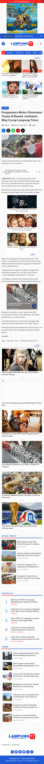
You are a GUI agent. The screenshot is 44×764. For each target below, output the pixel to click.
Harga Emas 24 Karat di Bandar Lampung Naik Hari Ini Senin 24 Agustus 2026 (22, 630)
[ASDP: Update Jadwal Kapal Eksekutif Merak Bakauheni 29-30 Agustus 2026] (7, 666)
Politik (35, 53)
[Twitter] (28, 752)
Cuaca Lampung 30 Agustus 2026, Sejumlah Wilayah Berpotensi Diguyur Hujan (26, 655)
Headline (10, 53)
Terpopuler (19, 53)
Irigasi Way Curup (12, 341)
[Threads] (20, 752)
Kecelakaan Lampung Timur (29, 341)
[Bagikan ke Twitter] (8, 131)
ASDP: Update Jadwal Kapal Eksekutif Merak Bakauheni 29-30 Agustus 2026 (26, 666)
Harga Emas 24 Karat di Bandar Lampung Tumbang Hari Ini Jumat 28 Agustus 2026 (27, 717)
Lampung (14, 604)
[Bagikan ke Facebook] (4, 131)
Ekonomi (13, 632)
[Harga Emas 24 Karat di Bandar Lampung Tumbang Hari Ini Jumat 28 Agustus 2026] (7, 718)
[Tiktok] (31, 752)
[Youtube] (24, 752)
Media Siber (16, 745)
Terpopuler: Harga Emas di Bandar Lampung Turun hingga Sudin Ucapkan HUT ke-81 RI (28, 578)
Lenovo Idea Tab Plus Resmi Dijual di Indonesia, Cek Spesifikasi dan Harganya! (26, 676)
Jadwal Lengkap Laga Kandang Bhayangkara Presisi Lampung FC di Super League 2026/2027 (29, 555)
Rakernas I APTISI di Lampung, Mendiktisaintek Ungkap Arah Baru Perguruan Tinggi (24, 602)
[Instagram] (16, 752)
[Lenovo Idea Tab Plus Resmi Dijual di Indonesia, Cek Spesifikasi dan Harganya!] (7, 676)
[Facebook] (12, 752)
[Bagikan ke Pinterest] (18, 131)
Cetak (34, 125)
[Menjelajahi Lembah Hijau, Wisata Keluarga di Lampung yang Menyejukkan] (9, 545)
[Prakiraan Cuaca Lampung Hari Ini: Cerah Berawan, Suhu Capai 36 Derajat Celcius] (7, 697)
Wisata (28, 53)
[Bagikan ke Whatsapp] (13, 131)
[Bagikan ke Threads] (23, 131)
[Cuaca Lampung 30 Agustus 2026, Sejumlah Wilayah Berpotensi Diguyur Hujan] (7, 656)
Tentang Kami (6, 745)
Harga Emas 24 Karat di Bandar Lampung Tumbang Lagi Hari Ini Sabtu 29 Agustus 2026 (25, 639)
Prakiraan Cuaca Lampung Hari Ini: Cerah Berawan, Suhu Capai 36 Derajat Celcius (26, 697)
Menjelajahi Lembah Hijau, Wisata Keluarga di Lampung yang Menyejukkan (28, 544)
